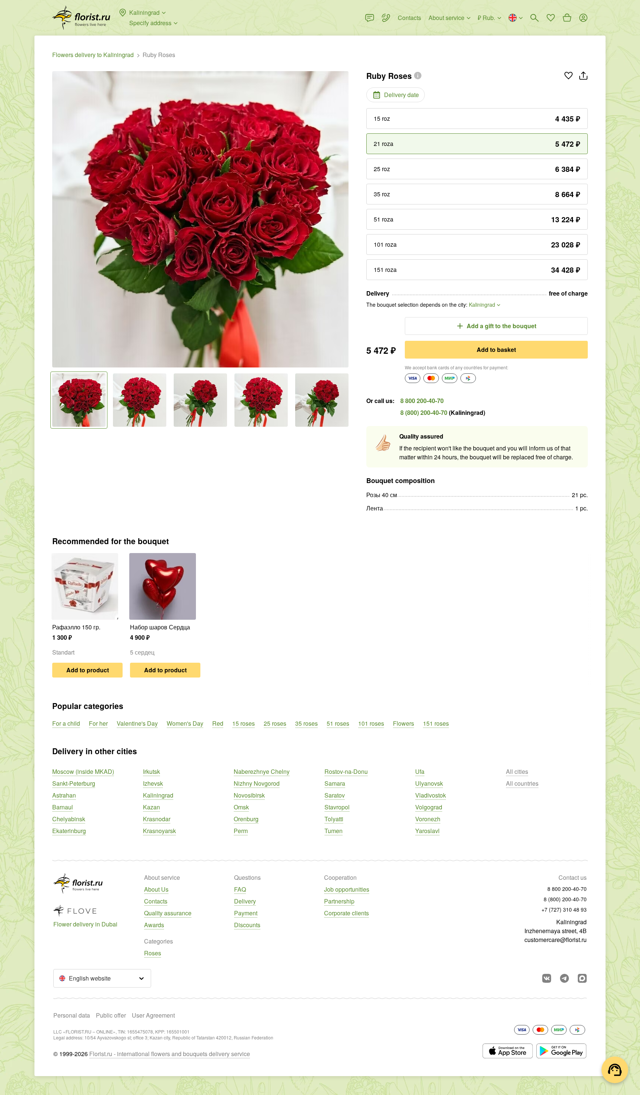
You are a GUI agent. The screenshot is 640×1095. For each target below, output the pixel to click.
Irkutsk (151, 771)
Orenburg (246, 819)
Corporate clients (346, 913)
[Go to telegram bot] (564, 978)
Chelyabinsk (68, 819)
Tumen (333, 830)
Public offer (111, 1015)
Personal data (71, 1015)
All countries (522, 783)
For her (98, 723)
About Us (156, 889)
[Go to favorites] (550, 17)
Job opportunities (346, 889)
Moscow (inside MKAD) (83, 771)
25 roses (275, 723)
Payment (245, 913)
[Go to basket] (567, 17)
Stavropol (337, 807)
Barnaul (62, 807)
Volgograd (428, 807)
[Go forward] (345, 219)
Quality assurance (167, 913)
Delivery (245, 901)
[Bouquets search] (534, 17)
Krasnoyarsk (159, 830)
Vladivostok (430, 795)
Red (217, 723)
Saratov (334, 795)
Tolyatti (333, 819)
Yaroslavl (427, 830)
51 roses (338, 723)
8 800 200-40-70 (422, 400)
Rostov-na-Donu (346, 771)
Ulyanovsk (429, 783)
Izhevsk (153, 783)
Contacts (155, 901)
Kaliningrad (158, 795)
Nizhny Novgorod (257, 783)
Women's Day (185, 723)
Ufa (419, 771)
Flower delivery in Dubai (85, 924)
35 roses (306, 723)
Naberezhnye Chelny (262, 771)
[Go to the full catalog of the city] (81, 18)
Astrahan (64, 795)
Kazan (151, 807)
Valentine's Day (137, 723)
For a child (66, 723)
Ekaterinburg (69, 830)
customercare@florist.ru (555, 939)
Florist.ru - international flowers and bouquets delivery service (169, 1053)
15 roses (243, 723)
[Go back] (56, 219)
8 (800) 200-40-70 (423, 412)
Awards (154, 925)
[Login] (583, 17)
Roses (152, 953)
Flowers (403, 723)
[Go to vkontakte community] (546, 978)
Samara (334, 783)
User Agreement (153, 1015)
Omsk (241, 807)
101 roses (371, 723)
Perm (241, 830)
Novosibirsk (249, 795)
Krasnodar (156, 819)
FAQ (240, 889)
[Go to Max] (582, 978)
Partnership (339, 901)
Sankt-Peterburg (73, 783)
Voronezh (427, 819)
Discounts (247, 925)
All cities (517, 771)
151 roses (436, 723)
